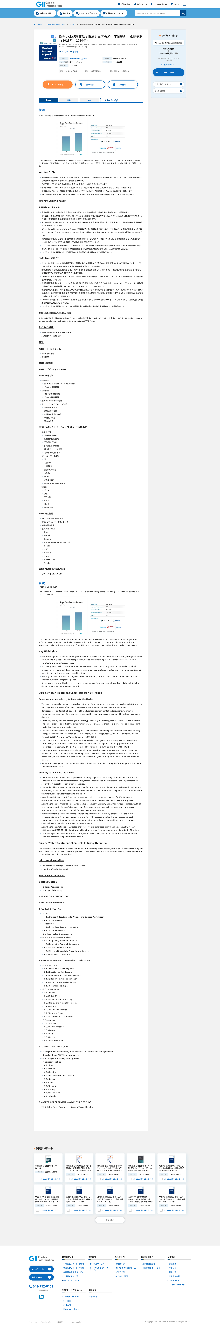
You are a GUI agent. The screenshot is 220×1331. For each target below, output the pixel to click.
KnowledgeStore (71, 1309)
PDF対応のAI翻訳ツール (126, 1268)
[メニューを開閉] (184, 4)
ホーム (39, 24)
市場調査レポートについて (56, 24)
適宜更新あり (96, 71)
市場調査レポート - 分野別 (74, 1264)
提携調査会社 (174, 1276)
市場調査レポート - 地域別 (74, 1268)
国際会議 (93, 1297)
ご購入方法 (120, 1272)
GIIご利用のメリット (71, 1280)
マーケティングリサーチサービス (99, 1269)
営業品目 (172, 1268)
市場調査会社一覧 (70, 1276)
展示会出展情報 (148, 1264)
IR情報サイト (174, 1280)
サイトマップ (33, 1322)
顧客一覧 (172, 1272)
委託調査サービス (97, 1264)
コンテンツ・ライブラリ (177, 1285)
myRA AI (67, 1305)
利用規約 (60, 1322)
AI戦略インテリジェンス (72, 1297)
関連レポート (110, 100)
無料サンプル (121, 1264)
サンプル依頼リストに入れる (50, 1179)
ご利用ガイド (120, 1257)
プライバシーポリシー (47, 1322)
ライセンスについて (167, 65)
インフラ (72, 24)
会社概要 (172, 1264)
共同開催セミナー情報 (151, 1268)
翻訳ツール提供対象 (122, 71)
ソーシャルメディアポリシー (75, 1322)
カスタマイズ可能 (71, 71)
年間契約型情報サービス (73, 1272)
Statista (67, 1301)
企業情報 (171, 1257)
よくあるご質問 (122, 1276)
